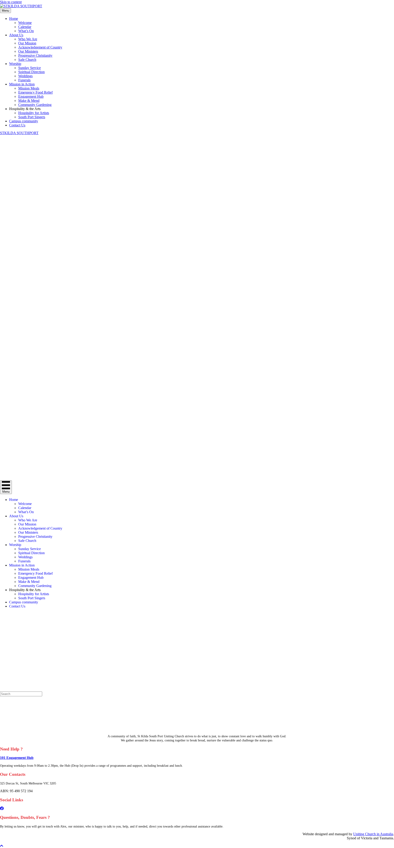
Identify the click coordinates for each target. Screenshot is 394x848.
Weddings (25, 76)
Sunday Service (29, 68)
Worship (15, 64)
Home (13, 18)
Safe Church (27, 59)
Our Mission (27, 43)
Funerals (24, 80)
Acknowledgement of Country (40, 47)
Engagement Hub (31, 96)
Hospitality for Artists (33, 113)
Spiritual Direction (31, 72)
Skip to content (11, 2)
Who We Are (27, 39)
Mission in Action (22, 84)
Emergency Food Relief (35, 92)
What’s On (26, 31)
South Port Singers (31, 117)
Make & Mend (28, 100)
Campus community (23, 121)
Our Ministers (28, 51)
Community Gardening (35, 105)
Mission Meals (28, 88)
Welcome (25, 23)
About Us (16, 35)
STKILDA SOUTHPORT (19, 133)
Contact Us (17, 125)
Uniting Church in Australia (373, 834)
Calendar (24, 27)
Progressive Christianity (35, 55)
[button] (1, 846)
